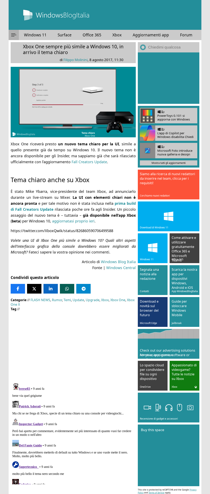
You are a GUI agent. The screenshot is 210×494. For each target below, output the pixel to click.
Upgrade (92, 300)
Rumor (57, 300)
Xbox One (117, 300)
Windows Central (121, 267)
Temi (67, 300)
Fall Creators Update (89, 161)
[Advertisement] (73, 344)
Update (78, 300)
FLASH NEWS (40, 300)
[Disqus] (73, 433)
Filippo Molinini (75, 59)
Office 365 (92, 35)
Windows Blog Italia (118, 261)
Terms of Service (156, 492)
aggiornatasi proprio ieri (73, 221)
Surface (65, 35)
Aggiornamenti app (151, 35)
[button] (14, 35)
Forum (186, 35)
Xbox (117, 35)
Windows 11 (35, 35)
